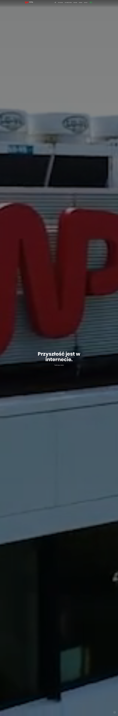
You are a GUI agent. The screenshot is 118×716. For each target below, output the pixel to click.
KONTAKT (86, 2)
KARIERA (80, 2)
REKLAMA (75, 2)
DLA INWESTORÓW (68, 2)
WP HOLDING (60, 2)
